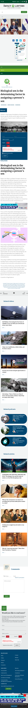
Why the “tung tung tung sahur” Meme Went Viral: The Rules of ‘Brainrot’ (13, 549)
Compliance (17, 672)
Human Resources (18, 679)
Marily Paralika (19, 443)
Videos (2, 657)
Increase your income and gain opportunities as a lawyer (13, 371)
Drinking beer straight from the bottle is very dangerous (13, 525)
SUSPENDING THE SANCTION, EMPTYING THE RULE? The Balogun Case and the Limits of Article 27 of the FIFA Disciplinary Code (14, 476)
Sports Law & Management (6, 675)
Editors (2, 662)
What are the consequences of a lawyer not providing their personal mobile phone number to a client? (13, 501)
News (2, 655)
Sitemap (16, 657)
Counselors (3, 664)
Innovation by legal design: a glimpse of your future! (18, 428)
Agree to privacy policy (8, 153)
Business (16, 668)
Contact (16, 655)
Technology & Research (19, 670)
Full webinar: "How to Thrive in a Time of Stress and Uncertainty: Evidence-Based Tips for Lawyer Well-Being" (13, 395)
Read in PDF (19, 60)
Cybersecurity (4, 672)
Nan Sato (18, 420)
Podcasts (3, 660)
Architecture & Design (5, 677)
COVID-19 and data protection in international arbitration (18, 439)
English (3, 142)
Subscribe (24, 11)
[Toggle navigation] (2, 12)
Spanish (3, 145)
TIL (7, 86)
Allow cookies (14, 706)
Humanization (4, 670)
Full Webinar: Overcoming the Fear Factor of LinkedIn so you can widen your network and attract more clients (13, 323)
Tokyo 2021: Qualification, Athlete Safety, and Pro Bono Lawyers (13, 347)
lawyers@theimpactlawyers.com (7, 686)
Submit (5, 155)
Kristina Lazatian (19, 432)
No (8, 142)
